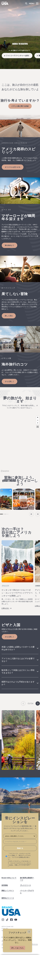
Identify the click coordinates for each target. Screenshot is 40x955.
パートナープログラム (27, 891)
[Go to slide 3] (5, 514)
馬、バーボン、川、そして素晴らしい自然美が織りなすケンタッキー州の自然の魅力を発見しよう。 (17, 601)
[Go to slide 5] (8, 514)
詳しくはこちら (17, 948)
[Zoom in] (37, 417)
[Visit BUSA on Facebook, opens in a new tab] (11, 919)
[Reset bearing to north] (37, 423)
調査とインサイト (8, 890)
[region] (20, 444)
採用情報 (5, 885)
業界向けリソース (8, 898)
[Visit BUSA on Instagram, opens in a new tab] (3, 919)
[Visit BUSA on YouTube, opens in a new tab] (15, 919)
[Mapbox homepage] (5, 471)
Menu (31, 3)
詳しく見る (9, 316)
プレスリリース (25, 885)
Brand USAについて (9, 878)
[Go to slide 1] (1, 514)
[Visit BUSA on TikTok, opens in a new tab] (7, 919)
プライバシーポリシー (19, 864)
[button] (23, 703)
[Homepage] (5, 4)
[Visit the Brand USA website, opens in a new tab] (11, 911)
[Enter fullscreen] (37, 426)
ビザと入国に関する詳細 (20, 106)
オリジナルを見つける (12, 167)
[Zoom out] (37, 420)
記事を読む (5, 608)
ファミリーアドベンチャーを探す (17, 55)
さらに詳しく (9, 381)
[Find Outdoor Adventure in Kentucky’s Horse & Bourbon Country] (17, 561)
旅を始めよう (9, 245)
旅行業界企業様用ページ (27, 879)
